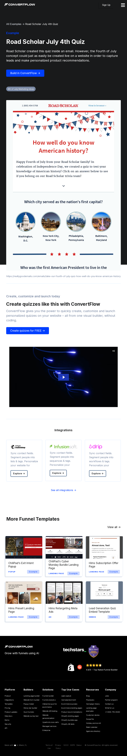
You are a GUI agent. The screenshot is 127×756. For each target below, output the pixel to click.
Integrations (9, 700)
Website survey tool (31, 716)
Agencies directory (93, 731)
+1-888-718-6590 (112, 712)
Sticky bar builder (30, 708)
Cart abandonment (68, 700)
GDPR (72, 745)
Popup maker (29, 704)
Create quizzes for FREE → (27, 330)
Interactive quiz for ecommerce (49, 705)
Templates (9, 704)
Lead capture (66, 696)
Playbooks (90, 700)
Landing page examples (91, 709)
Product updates (11, 712)
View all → (114, 527)
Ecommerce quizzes (69, 704)
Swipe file (90, 719)
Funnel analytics (49, 700)
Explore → (19, 473)
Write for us (109, 708)
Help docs (8, 716)
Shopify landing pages (70, 716)
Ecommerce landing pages (71, 708)
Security (8, 724)
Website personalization (48, 716)
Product (8, 696)
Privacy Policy (58, 746)
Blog (88, 696)
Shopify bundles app (69, 720)
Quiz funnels (29, 712)
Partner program (111, 700)
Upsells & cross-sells (50, 722)
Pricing (7, 708)
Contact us (109, 704)
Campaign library (93, 704)
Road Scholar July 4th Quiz (41, 24)
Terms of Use (49, 746)
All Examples (13, 24)
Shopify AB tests (67, 724)
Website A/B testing (49, 711)
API (6, 728)
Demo (7, 720)
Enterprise (46, 730)
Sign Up (106, 4)
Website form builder (31, 700)
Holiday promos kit (93, 723)
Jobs (107, 696)
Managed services (49, 726)
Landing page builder (32, 696)
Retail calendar (91, 727)
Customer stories (92, 715)
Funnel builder (48, 696)
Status (78, 745)
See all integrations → (63, 490)
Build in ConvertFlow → (25, 73)
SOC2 (66, 745)
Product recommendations (71, 712)
